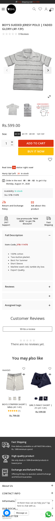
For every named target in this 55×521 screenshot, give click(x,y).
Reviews (9, 286)
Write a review (27, 329)
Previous (7, 70)
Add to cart (36, 143)
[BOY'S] (12, 109)
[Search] (34, 9)
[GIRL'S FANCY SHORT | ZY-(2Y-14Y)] (40, 380)
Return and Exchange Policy (12, 207)
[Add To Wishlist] (50, 159)
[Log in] (46, 9)
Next (47, 70)
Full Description (14, 235)
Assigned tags (13, 305)
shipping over (28, 2)
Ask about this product (38, 207)
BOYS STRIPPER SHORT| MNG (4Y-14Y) (14, 405)
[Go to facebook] (6, 512)
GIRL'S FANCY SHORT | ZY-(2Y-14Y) (40, 406)
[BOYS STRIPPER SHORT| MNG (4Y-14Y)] (14, 380)
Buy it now (36, 151)
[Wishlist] (40, 9)
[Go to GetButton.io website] (6, 518)
